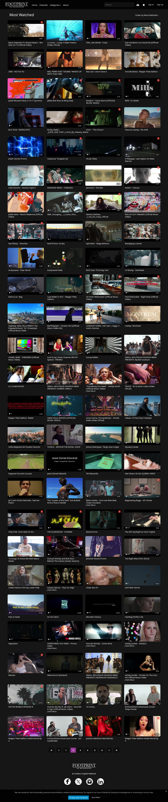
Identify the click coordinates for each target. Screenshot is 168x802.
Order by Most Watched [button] (146, 15)
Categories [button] (54, 5)
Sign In (151, 4)
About (66, 5)
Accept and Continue (78, 797)
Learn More (95, 797)
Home (34, 5)
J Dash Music (91, 391)
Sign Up (160, 4)
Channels (43, 5)
